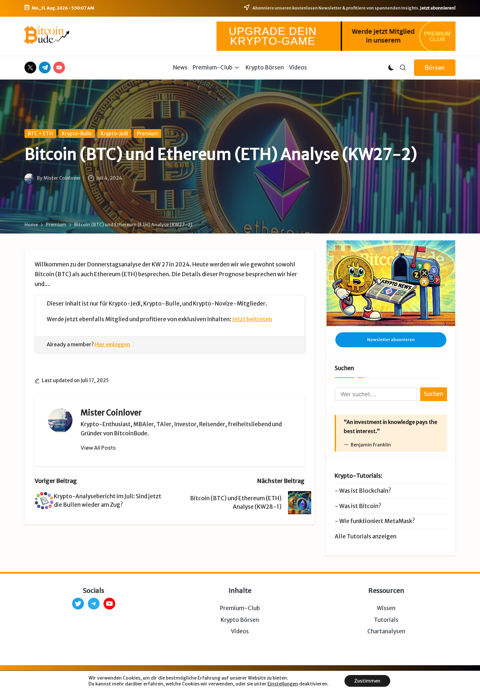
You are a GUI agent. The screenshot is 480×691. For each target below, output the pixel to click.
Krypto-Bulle (77, 133)
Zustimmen (367, 681)
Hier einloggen (112, 344)
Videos (240, 631)
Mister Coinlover (111, 413)
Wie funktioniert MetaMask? (377, 521)
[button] (435, 67)
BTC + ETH (40, 133)
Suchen (344, 368)
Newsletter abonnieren (391, 339)
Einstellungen (282, 684)
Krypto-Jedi (114, 133)
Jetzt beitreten (252, 319)
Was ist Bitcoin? (360, 506)
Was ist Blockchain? (365, 490)
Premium (147, 133)
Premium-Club (240, 608)
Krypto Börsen (240, 619)
